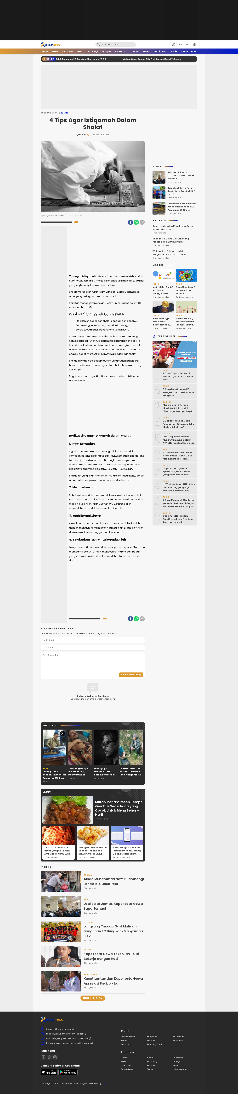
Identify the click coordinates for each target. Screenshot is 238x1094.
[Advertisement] (119, 20)
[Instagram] (55, 1057)
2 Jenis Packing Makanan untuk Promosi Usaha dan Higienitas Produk (185, 325)
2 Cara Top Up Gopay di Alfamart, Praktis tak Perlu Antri (178, 376)
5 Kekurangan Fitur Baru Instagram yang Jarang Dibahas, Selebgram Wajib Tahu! (127, 852)
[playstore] (68, 1074)
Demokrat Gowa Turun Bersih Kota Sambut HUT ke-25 (181, 191)
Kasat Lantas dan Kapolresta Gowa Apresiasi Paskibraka (113, 981)
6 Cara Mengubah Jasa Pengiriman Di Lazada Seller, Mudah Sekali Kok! (179, 424)
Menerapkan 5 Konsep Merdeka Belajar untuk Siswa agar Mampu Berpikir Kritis (178, 410)
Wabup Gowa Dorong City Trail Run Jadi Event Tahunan (121, 59)
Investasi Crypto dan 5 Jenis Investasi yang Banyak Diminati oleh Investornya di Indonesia (162, 326)
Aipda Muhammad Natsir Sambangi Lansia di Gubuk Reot (114, 881)
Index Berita (92, 998)
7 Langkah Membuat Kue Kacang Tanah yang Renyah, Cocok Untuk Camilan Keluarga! (93, 852)
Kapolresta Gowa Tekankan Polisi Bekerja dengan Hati (111, 956)
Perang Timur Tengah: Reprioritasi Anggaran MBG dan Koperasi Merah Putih (54, 778)
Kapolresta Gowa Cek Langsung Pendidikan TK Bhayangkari (171, 240)
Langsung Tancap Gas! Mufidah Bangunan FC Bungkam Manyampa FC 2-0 (113, 931)
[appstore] (49, 1074)
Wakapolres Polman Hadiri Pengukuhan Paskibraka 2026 (169, 253)
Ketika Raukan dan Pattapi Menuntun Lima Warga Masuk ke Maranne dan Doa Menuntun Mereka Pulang (130, 776)
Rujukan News (49, 113)
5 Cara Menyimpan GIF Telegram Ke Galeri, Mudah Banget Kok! (178, 392)
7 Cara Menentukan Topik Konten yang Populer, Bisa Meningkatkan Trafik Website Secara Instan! (177, 457)
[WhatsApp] (136, 222)
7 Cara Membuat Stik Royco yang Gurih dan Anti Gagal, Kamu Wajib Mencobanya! (57, 852)
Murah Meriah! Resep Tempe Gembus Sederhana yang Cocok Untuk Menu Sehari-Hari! (119, 808)
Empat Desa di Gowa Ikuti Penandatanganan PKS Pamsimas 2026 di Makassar (181, 208)
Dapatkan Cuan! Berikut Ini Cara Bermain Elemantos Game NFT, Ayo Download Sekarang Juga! (185, 297)
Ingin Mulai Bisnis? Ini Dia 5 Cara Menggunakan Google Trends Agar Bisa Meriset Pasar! (163, 295)
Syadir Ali (80, 134)
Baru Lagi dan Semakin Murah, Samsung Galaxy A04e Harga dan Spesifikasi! (179, 440)
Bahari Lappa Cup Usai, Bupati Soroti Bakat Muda (193, 59)
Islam (64, 113)
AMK (104, 1083)
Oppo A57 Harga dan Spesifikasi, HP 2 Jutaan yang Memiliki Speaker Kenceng (176, 473)
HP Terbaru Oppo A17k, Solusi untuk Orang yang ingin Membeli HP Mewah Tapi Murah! (179, 489)
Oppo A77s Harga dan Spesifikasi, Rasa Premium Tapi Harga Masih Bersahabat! (178, 521)
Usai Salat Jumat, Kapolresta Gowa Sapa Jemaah (113, 906)
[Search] (98, 45)
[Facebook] (130, 222)
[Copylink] (142, 222)
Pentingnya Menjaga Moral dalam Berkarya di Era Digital (104, 773)
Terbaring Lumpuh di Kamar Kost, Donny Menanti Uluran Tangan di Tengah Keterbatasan (78, 776)
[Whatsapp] (49, 1057)
